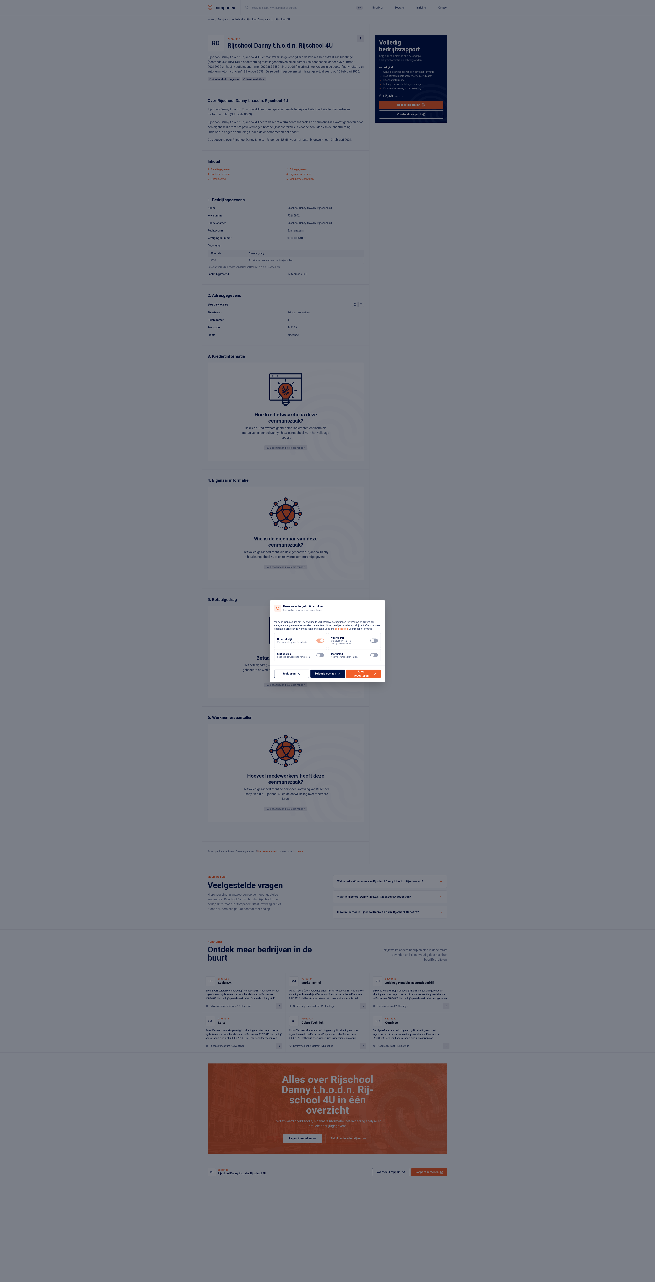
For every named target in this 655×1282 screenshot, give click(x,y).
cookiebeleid (341, 628)
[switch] (320, 641)
